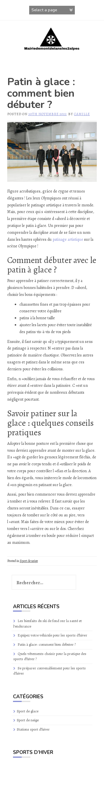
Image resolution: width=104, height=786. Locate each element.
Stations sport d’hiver (33, 729)
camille (82, 114)
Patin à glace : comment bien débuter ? (47, 644)
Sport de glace (27, 711)
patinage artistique (68, 239)
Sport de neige (29, 561)
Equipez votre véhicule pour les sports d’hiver (52, 635)
